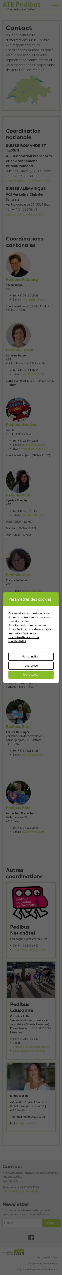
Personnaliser (31, 656)
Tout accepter (31, 675)
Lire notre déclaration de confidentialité (23, 639)
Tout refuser (31, 666)
